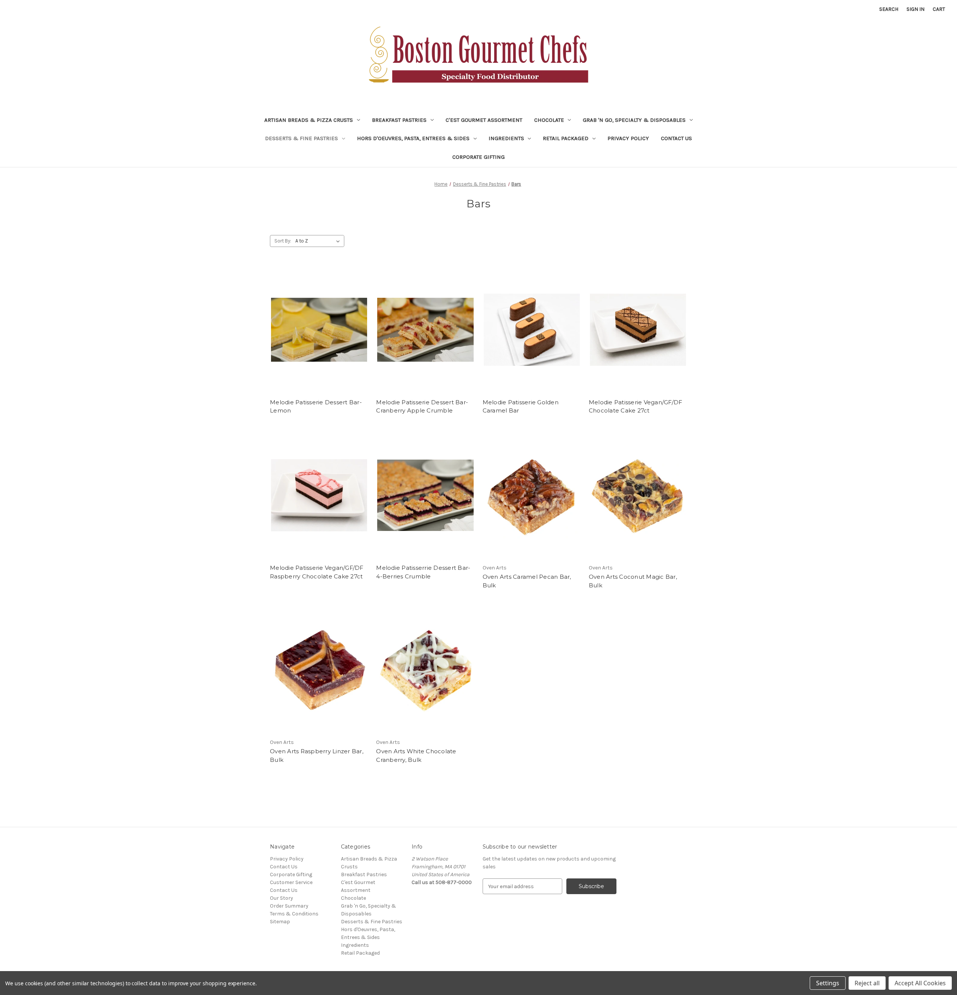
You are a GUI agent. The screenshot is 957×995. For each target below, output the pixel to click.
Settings (827, 983)
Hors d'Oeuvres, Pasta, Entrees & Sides (413, 138)
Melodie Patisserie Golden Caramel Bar (520, 406)
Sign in (915, 9)
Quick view (317, 323)
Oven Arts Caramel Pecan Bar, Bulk (527, 581)
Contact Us (676, 138)
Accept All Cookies (920, 983)
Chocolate (549, 120)
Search (888, 9)
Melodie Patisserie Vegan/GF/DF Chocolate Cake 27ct (636, 406)
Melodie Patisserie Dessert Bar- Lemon (316, 406)
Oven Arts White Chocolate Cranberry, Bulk (416, 755)
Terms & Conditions (294, 914)
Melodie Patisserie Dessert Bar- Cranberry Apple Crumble (422, 406)
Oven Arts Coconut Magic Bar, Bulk (633, 581)
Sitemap (280, 921)
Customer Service (291, 882)
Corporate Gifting (478, 157)
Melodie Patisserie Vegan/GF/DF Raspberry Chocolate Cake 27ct (317, 572)
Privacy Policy (628, 138)
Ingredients (506, 138)
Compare (316, 336)
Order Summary (289, 906)
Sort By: (282, 241)
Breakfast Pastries (399, 120)
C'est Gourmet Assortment (484, 120)
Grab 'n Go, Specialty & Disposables (634, 120)
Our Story (281, 898)
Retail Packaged (565, 138)
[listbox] (319, 241)
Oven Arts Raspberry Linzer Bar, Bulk (316, 755)
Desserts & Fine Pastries (301, 138)
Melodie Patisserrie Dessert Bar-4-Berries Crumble (423, 572)
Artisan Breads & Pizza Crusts (308, 120)
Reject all (867, 983)
